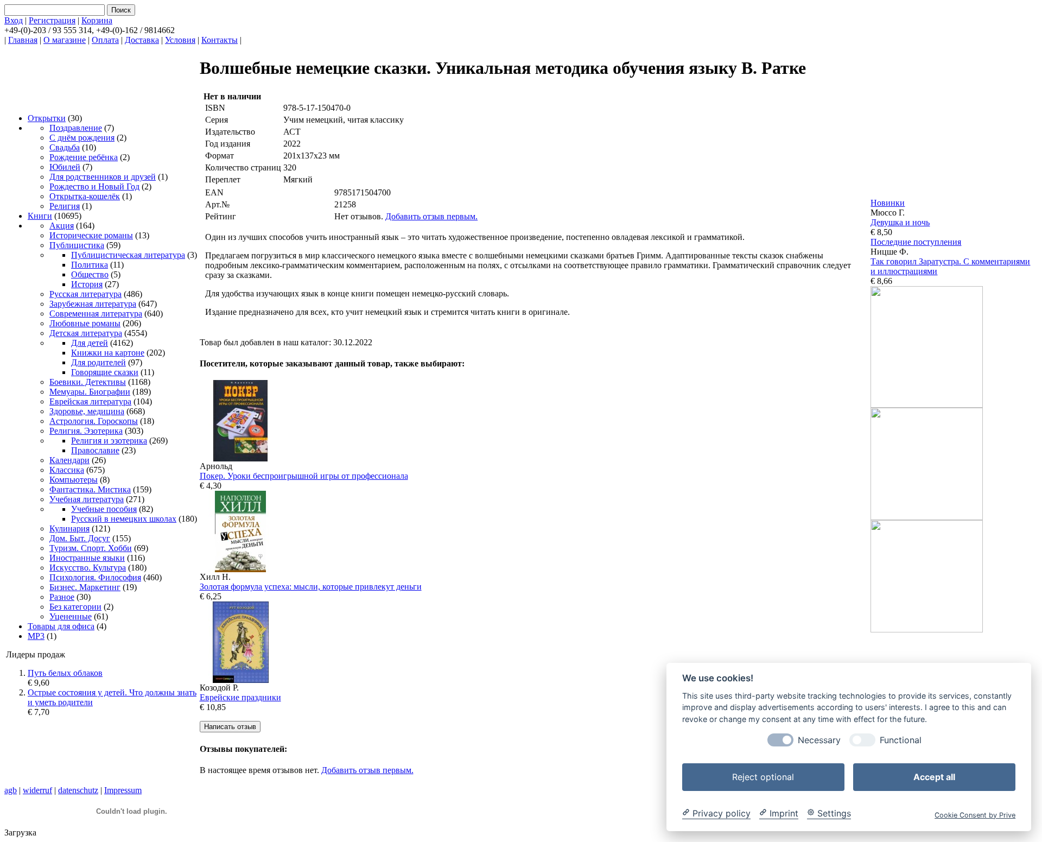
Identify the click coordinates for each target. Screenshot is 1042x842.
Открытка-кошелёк (84, 196)
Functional (901, 740)
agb (10, 790)
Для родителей (98, 362)
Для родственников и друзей (102, 176)
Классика (66, 469)
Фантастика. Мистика (90, 489)
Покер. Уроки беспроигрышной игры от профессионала (304, 475)
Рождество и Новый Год (94, 186)
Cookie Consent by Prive (975, 815)
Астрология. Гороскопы (93, 421)
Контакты (219, 40)
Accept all (934, 776)
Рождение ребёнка (83, 157)
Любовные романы (84, 323)
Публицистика (76, 245)
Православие (95, 450)
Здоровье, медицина (86, 411)
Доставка (142, 40)
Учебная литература (86, 499)
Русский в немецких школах (123, 518)
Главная (22, 40)
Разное (61, 597)
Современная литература (95, 313)
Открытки (47, 118)
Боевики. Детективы (87, 382)
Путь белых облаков (65, 673)
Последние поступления (916, 241)
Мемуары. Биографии (89, 391)
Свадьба (64, 147)
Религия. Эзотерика (86, 430)
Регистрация (52, 20)
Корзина (96, 20)
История (87, 284)
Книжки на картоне (107, 352)
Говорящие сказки (104, 372)
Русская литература (85, 294)
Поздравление (75, 127)
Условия (180, 40)
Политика (89, 264)
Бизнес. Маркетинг (84, 587)
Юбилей (64, 167)
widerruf (37, 790)
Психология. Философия (95, 577)
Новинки (888, 202)
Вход (13, 20)
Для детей (89, 342)
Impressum (123, 790)
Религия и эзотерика (109, 440)
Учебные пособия (104, 509)
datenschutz (78, 790)
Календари (69, 460)
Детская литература (85, 333)
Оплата (105, 40)
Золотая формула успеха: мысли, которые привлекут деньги (311, 586)
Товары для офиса (61, 626)
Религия (64, 206)
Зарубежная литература (92, 303)
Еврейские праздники (240, 697)
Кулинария (69, 528)
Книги (40, 215)
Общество (90, 274)
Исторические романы (91, 235)
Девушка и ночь (900, 222)
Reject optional (763, 776)
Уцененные (70, 616)
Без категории (75, 606)
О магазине (64, 40)
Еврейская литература (90, 401)
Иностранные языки (87, 557)
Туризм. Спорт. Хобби (90, 548)
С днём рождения (82, 137)
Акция (61, 225)
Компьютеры (73, 479)
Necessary (819, 740)
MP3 (36, 636)
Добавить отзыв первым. (431, 216)
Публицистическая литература (128, 254)
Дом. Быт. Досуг (79, 538)
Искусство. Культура (87, 567)
